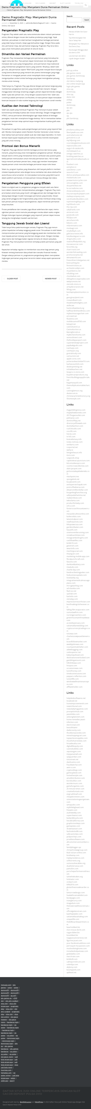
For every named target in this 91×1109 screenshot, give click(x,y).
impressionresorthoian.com (78, 601)
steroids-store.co (74, 284)
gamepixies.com (73, 826)
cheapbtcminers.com (75, 796)
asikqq (69, 100)
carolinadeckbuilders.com (77, 199)
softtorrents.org (73, 860)
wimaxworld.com (74, 257)
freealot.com (72, 810)
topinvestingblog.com (76, 201)
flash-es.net (71, 591)
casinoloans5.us (73, 327)
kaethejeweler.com (74, 914)
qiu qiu (69, 108)
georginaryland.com (75, 297)
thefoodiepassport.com (76, 340)
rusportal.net (72, 447)
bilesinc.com (72, 223)
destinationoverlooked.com (78, 657)
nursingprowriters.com (76, 615)
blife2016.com (72, 884)
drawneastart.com (74, 828)
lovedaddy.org (73, 577)
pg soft (13, 995)
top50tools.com (73, 204)
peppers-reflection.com (76, 676)
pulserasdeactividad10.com (78, 361)
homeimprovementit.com (77, 703)
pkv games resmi (74, 73)
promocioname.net (75, 255)
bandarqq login (13, 1022)
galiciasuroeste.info (75, 233)
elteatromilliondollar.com (77, 490)
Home (11, 3)
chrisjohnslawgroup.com (77, 850)
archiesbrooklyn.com (75, 268)
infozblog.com (72, 273)
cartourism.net (73, 356)
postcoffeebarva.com (75, 487)
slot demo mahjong (75, 81)
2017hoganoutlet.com (76, 415)
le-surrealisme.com (75, 188)
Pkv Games (40, 3)
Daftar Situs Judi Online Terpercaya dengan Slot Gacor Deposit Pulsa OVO (41, 1092)
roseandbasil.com (74, 300)
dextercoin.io (72, 393)
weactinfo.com (73, 548)
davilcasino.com (73, 762)
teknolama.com (73, 500)
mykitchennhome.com (76, 334)
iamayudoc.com (73, 804)
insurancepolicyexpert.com (78, 193)
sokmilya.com (72, 964)
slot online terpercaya (76, 84)
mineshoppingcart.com (76, 735)
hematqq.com (6, 1073)
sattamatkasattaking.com (77, 916)
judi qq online (72, 70)
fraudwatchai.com (74, 765)
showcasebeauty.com (76, 191)
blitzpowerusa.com (74, 524)
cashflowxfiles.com (74, 540)
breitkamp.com (73, 855)
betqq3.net (71, 324)
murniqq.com (6, 1070)
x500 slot (4, 1081)
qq (68, 115)
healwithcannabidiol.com (77, 895)
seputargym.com (74, 751)
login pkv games (73, 86)
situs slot (4, 1003)
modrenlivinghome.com (77, 948)
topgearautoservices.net (77, 938)
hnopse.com (72, 665)
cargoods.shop (73, 458)
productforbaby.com (75, 503)
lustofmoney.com (74, 671)
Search (70, 16)
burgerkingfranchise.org (77, 492)
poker (69, 102)
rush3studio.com (74, 428)
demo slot (71, 97)
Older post (12, 279)
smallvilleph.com (74, 231)
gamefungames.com (75, 786)
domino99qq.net (74, 420)
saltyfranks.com (73, 209)
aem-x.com (71, 767)
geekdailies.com (73, 954)
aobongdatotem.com (75, 717)
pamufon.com (72, 868)
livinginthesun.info (74, 452)
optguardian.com (74, 757)
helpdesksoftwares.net (76, 698)
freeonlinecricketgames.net (78, 260)
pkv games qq (6, 998)
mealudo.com (72, 567)
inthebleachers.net (74, 369)
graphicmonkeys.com (76, 823)
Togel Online (81, 3)
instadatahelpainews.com (77, 951)
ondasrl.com (72, 882)
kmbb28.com (72, 959)
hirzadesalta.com (74, 743)
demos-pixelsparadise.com (78, 175)
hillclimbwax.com (74, 663)
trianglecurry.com (74, 900)
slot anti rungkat (11, 1001)
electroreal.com (73, 725)
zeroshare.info (73, 220)
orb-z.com (71, 506)
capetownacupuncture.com (78, 460)
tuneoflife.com (73, 679)
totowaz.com (72, 633)
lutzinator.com (73, 879)
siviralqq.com (72, 599)
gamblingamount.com (76, 660)
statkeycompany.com (75, 196)
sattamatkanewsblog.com (77, 625)
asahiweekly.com (74, 812)
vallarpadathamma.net (76, 495)
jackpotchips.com (74, 836)
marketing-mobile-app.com (78, 556)
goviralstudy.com (74, 353)
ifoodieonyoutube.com (76, 733)
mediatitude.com (74, 177)
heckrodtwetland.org (75, 308)
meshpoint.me (73, 476)
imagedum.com (73, 903)
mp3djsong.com (73, 140)
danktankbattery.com (76, 564)
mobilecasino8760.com (76, 321)
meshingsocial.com (75, 551)
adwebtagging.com (74, 649)
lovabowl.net (72, 701)
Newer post (51, 279)
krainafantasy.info (74, 439)
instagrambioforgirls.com (77, 538)
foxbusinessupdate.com (77, 575)
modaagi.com (72, 228)
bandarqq (71, 78)
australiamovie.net (74, 135)
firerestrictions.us (74, 265)
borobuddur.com (74, 780)
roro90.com (71, 431)
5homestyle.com (73, 398)
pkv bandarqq (72, 118)
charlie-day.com (73, 569)
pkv (68, 110)
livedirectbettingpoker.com (78, 572)
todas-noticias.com (75, 442)
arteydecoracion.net (75, 287)
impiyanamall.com (74, 754)
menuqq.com (6, 985)
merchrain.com (73, 956)
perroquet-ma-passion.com (78, 946)
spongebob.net (73, 479)
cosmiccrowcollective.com (77, 466)
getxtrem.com (72, 546)
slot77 (12, 1081)
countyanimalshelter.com (77, 647)
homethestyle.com (74, 775)
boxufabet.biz (72, 935)
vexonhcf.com (72, 172)
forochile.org (72, 247)
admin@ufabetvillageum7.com (37, 23)
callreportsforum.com (76, 962)
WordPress (39, 1102)
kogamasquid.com (74, 382)
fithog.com (71, 289)
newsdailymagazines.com (77, 709)
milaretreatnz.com (74, 225)
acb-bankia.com (73, 588)
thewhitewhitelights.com (77, 303)
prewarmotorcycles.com (77, 180)
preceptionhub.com (75, 711)
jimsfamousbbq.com (75, 129)
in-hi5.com (71, 436)
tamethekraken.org (75, 876)
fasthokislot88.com (74, 831)
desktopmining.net (74, 366)
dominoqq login (13, 1038)
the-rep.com (72, 207)
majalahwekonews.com (76, 412)
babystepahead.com (75, 655)
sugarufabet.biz (73, 932)
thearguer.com (73, 554)
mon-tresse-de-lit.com (76, 930)
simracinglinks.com (75, 183)
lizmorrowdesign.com (76, 892)
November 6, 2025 (16, 23)
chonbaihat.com (73, 276)
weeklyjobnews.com (75, 644)
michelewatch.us (74, 151)
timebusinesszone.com (76, 673)
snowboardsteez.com (76, 535)
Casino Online (24, 3)
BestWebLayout (25, 1102)
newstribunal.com (74, 706)
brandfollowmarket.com (77, 641)
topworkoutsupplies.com (77, 738)
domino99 (5, 990)
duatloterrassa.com (75, 866)
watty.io (70, 450)
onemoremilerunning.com (78, 532)
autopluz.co (71, 167)
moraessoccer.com (75, 244)
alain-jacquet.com (74, 468)
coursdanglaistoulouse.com (78, 143)
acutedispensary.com (76, 623)
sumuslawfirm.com (75, 612)
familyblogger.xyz (74, 847)
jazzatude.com (73, 215)
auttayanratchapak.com (77, 484)
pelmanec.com (73, 418)
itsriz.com (71, 455)
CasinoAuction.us (74, 329)
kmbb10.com (72, 543)
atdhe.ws (70, 305)
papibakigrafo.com (74, 345)
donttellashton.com (75, 426)
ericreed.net (72, 316)
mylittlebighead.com (75, 807)
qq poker (10, 1035)
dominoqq (71, 92)
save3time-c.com (74, 169)
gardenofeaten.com (75, 527)
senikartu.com (73, 444)
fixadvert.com (72, 164)
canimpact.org (73, 350)
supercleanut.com (74, 815)
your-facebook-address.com (78, 943)
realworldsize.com (74, 498)
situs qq (70, 89)
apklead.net (71, 972)
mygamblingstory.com (76, 410)
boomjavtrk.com (73, 970)
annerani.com (72, 212)
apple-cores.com (74, 358)
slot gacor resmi (7, 1057)
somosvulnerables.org (76, 863)
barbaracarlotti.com (75, 364)
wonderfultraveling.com (77, 252)
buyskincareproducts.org (77, 374)
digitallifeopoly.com (75, 746)
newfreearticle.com (75, 522)
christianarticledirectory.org (78, 396)
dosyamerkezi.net (74, 185)
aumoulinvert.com (74, 337)
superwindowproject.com (77, 342)
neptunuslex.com (74, 145)
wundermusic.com (74, 783)
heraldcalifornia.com (75, 820)
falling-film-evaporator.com (78, 609)
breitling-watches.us (75, 156)
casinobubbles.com (75, 749)
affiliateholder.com (74, 687)
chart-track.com (73, 249)
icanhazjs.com (72, 348)
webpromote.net (74, 281)
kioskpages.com (73, 898)
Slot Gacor (65, 3)
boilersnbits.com (74, 516)
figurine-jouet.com (74, 940)
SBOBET (52, 3)
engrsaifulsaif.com (74, 794)
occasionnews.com (74, 668)
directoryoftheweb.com (76, 423)
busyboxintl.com (73, 482)
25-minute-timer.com (75, 788)
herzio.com (71, 434)
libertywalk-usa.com (75, 132)
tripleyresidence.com (75, 858)
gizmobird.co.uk (73, 137)
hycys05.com (72, 530)
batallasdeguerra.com (76, 236)
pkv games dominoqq (76, 76)
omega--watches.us (75, 153)
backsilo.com (72, 596)
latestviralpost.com (75, 519)
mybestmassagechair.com (78, 313)
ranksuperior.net (74, 652)
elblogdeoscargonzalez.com (78, 279)
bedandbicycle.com (75, 818)
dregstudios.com (74, 239)
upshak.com (72, 593)
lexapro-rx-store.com (75, 372)
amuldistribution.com (76, 778)
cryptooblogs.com (74, 770)
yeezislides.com (73, 714)
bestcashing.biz (73, 263)
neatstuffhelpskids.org (76, 241)
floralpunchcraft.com (75, 559)
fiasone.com (72, 561)
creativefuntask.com (75, 791)
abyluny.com (72, 967)
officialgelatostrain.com (76, 911)
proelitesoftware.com (76, 839)
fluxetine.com (72, 319)
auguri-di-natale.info (75, 148)
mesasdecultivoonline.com (78, 514)
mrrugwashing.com (75, 585)
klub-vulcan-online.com (76, 852)
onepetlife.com (73, 919)
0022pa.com (72, 217)
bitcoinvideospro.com (76, 463)
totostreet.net (72, 759)
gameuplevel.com (74, 773)
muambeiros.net (74, 271)
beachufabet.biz (73, 927)
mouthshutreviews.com (76, 741)
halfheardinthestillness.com (78, 311)
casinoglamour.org (74, 390)
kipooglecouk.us (73, 332)
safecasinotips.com (75, 834)
